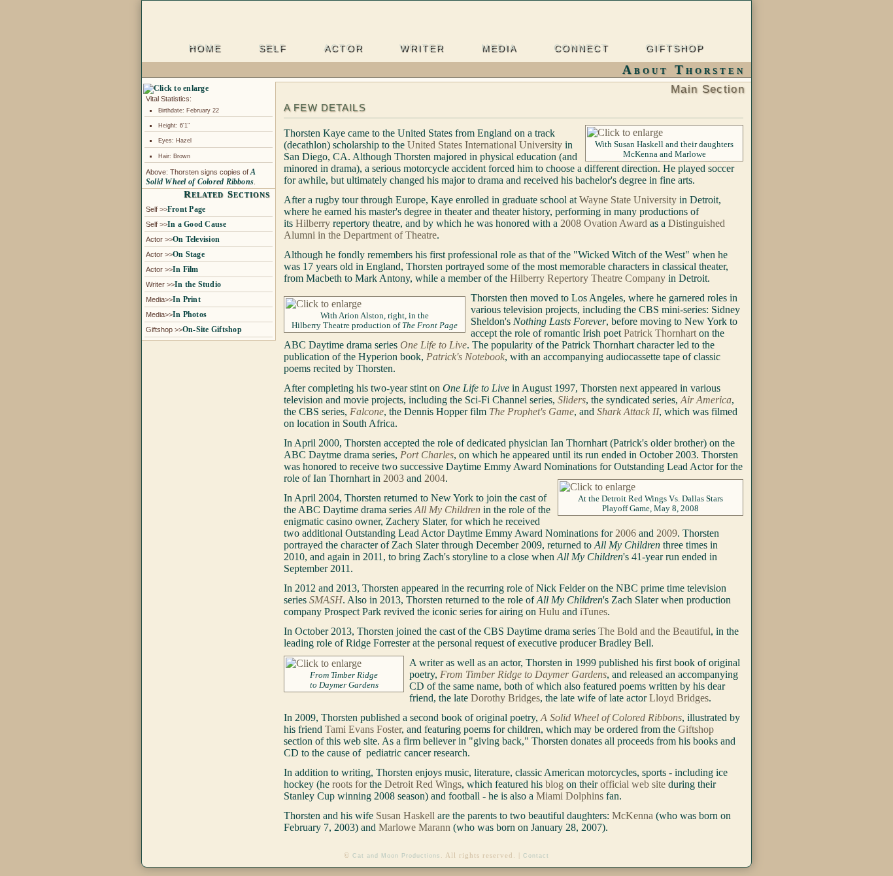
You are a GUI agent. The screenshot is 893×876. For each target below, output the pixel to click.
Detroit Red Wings (423, 784)
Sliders (572, 399)
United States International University (484, 144)
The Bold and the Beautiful (654, 631)
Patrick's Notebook (465, 356)
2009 (666, 533)
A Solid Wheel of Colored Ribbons (200, 176)
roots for (349, 784)
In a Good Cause (197, 224)
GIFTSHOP (674, 49)
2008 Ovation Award (603, 223)
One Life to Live (433, 344)
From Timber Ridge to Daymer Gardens (523, 674)
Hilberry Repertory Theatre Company (588, 278)
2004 (434, 478)
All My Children (447, 509)
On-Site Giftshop (212, 329)
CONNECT (581, 49)
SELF (272, 49)
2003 (393, 478)
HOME (204, 49)
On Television (196, 239)
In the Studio (198, 284)
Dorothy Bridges (505, 697)
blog (554, 784)
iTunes (593, 611)
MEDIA (499, 49)
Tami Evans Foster (363, 729)
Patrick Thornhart (658, 333)
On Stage (189, 254)
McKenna (632, 815)
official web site (633, 784)
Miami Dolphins (569, 795)
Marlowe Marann (414, 827)
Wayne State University (628, 199)
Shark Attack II (628, 411)
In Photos (190, 314)
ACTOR (343, 49)
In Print (187, 299)
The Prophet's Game (531, 411)
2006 (625, 533)
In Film (186, 269)
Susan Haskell (405, 815)
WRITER (421, 49)
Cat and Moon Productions (396, 855)
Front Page (186, 209)
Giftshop (696, 729)
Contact (536, 855)
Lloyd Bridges (679, 697)
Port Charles (427, 454)
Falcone (367, 411)
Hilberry (312, 223)
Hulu (549, 611)
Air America (706, 399)
